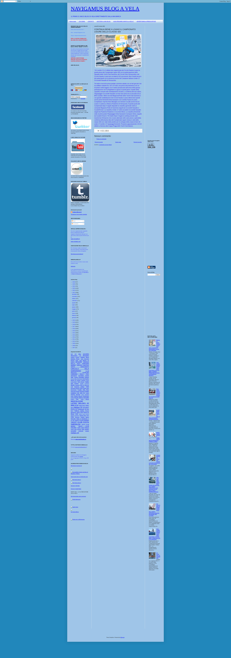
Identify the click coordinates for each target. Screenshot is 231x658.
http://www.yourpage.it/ (76, 465)
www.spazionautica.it (80, 439)
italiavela (73, 266)
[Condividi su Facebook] (106, 131)
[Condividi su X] (104, 131)
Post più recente (99, 142)
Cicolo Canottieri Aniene (81, 377)
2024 (73, 286)
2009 (73, 343)
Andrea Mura (84, 357)
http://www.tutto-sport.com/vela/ (78, 496)
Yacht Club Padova (83, 427)
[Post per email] (98, 130)
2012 (73, 337)
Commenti (75, 223)
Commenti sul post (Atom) (105, 144)
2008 (73, 345)
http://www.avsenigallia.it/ (77, 254)
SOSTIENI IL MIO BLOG (104, 21)
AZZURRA (86, 354)
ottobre (74, 298)
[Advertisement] (153, 53)
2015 (73, 330)
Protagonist (81, 409)
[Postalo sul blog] (103, 131)
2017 (73, 326)
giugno (74, 307)
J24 (78, 393)
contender (80, 431)
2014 (73, 332)
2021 (73, 292)
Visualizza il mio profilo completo (79, 214)
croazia (87, 431)
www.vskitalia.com (75, 241)
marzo (73, 313)
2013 (73, 335)
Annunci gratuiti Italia (76, 489)
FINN (87, 386)
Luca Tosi (74, 399)
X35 (73, 420)
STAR (76, 414)
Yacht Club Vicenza (76, 429)
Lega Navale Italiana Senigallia (80, 397)
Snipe (87, 415)
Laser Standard (85, 394)
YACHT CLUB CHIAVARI (82, 420)
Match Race (82, 405)
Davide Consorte (84, 383)
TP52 (72, 417)
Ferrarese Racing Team (77, 388)
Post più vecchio (138, 142)
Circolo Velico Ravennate (76, 378)
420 (72, 354)
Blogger (122, 637)
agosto (74, 302)
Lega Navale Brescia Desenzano (80, 396)
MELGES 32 (83, 403)
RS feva (87, 409)
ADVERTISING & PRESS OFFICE (146, 21)
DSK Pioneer (81, 382)
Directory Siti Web (75, 485)
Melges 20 (78, 407)
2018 (73, 324)
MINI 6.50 (75, 405)
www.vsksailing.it (75, 239)
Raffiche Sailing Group (81, 411)
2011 (73, 339)
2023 (73, 288)
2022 (73, 290)
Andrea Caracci (75, 357)
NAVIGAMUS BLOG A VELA (105, 9)
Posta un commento (101, 139)
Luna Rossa (85, 399)
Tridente (82, 417)
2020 (73, 320)
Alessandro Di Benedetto (80, 355)
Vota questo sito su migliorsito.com (79, 476)
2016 (73, 328)
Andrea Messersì (77, 212)
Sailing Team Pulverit (84, 414)
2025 (73, 284)
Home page (72, 21)
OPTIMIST (86, 407)
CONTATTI (91, 21)
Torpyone (77, 417)
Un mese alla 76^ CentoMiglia (158, 555)
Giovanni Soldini (84, 391)
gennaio (74, 317)
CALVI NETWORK (76, 362)
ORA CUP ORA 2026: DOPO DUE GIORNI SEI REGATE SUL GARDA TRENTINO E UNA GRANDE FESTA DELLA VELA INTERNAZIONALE (154, 484)
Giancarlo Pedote (75, 391)
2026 (73, 282)
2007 (73, 347)
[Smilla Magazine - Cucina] (75, 499)
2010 (73, 341)
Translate (83, 98)
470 (76, 354)
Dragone (77, 385)
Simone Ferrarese (75, 415)
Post (74, 221)
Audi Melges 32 (84, 360)
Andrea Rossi (75, 359)
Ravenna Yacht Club (77, 412)
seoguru (81, 456)
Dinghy (73, 385)
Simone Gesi (82, 415)
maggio (74, 309)
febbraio (74, 315)
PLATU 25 (74, 409)
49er (79, 354)
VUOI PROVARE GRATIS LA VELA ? (123, 21)
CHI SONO (82, 21)
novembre (74, 296)
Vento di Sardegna (82, 418)
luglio (73, 305)
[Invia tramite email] (101, 131)
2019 (73, 322)
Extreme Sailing (79, 386)
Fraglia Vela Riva (83, 390)
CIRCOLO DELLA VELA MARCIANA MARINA (80, 363)
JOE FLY (82, 393)
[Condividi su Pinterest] (108, 131)
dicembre (74, 294)
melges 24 (75, 433)
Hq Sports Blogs (75, 512)
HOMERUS (73, 393)
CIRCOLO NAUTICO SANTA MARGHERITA (80, 366)
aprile (73, 311)
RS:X (72, 411)
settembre (74, 300)
